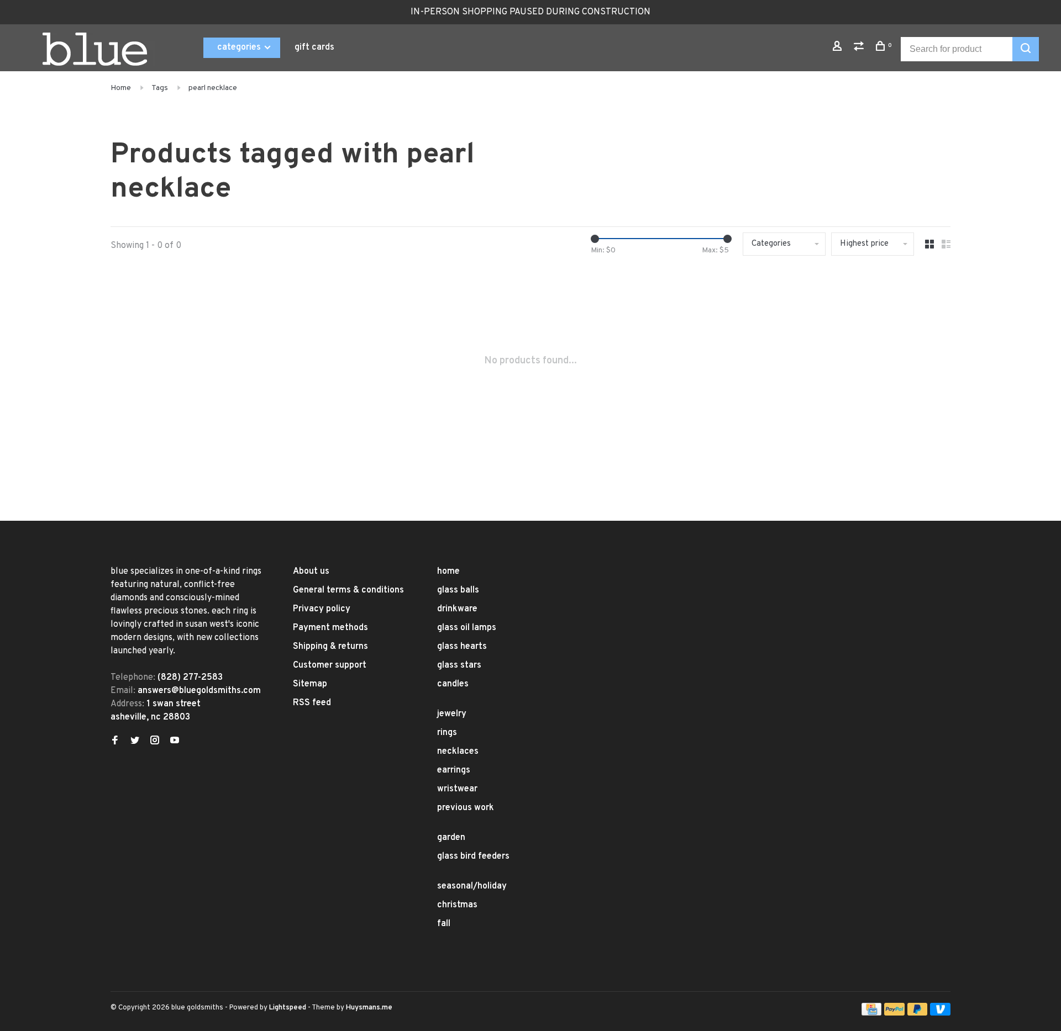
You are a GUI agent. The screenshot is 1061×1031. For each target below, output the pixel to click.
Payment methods (330, 627)
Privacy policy (321, 609)
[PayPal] (894, 1013)
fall (443, 923)
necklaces (458, 751)
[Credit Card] (871, 1013)
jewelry (451, 714)
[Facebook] (115, 741)
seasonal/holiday (472, 886)
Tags (159, 88)
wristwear (457, 789)
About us (311, 571)
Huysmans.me (369, 1007)
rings (447, 732)
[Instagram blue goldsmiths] (154, 741)
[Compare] (860, 48)
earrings (453, 770)
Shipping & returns (330, 646)
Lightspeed (287, 1007)
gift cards (314, 47)
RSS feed (312, 703)
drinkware (457, 609)
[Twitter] (134, 741)
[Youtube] (174, 741)
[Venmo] (940, 1013)
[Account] (838, 48)
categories (240, 47)
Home (121, 88)
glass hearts (462, 646)
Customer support (329, 665)
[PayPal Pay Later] (917, 1013)
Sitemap (310, 684)
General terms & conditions (348, 590)
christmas (457, 905)
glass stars (459, 665)
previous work (465, 807)
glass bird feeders (473, 856)
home (448, 571)
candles (453, 684)
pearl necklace (212, 88)
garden (451, 837)
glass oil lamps (466, 627)
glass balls (458, 590)
